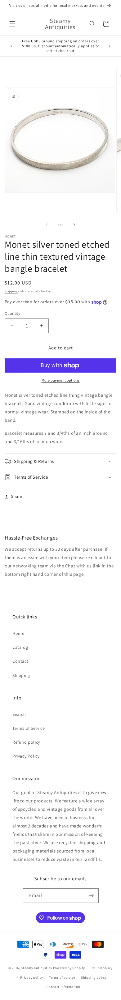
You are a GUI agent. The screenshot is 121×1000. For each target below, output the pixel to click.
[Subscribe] (91, 895)
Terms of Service (28, 728)
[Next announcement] (109, 46)
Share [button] (16, 496)
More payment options (61, 380)
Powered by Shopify (69, 968)
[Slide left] (47, 225)
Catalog (20, 647)
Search (19, 714)
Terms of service (62, 977)
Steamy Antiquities (36, 968)
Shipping (11, 291)
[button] (12, 24)
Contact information (63, 987)
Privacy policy (31, 977)
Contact (20, 661)
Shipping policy (94, 977)
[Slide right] (74, 225)
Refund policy (26, 742)
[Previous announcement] (11, 46)
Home (18, 633)
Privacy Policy (25, 756)
